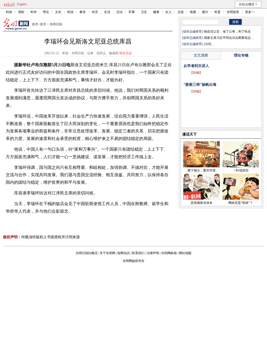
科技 (70, 12)
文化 (58, 12)
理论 (46, 12)
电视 (193, 12)
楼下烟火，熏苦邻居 (201, 170)
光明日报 (56, 24)
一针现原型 (240, 170)
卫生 (144, 12)
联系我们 (138, 253)
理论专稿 (241, 55)
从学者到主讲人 (196, 66)
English (21, 4)
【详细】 (196, 73)
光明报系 (233, 12)
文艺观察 (201, 55)
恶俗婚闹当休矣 (202, 203)
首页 (35, 24)
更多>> (250, 12)
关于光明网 (107, 253)
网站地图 (185, 253)
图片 (205, 12)
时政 (9, 12)
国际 (21, 12)
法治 (119, 12)
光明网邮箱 (169, 253)
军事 (132, 12)
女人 (168, 12)
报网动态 (123, 253)
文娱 (181, 12)
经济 (95, 12)
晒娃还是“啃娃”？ (240, 203)
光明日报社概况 (87, 253)
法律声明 (153, 253)
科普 (217, 12)
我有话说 (125, 53)
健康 (156, 12)
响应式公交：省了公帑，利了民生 (227, 31)
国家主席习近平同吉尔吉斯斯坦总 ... (229, 38)
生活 (107, 12)
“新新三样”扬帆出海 (200, 85)
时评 (34, 12)
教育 (83, 12)
